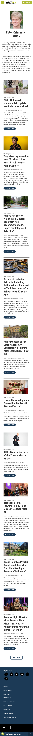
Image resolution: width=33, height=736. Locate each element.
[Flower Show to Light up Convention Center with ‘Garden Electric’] (16, 387)
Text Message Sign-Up (10, 717)
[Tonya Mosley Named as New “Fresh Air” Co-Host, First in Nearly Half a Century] (16, 143)
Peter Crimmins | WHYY (9, 110)
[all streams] (30, 734)
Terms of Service (8, 713)
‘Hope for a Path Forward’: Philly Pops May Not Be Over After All (15, 507)
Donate (27, 2)
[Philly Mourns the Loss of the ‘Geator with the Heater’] (16, 439)
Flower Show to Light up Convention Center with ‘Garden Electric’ (16, 403)
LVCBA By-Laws (8, 705)
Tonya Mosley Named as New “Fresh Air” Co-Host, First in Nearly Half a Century (16, 161)
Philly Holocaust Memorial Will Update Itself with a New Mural (16, 103)
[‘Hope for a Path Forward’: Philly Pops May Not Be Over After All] (16, 489)
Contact (6, 686)
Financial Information (9, 702)
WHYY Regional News (9, 97)
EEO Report (7, 694)
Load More (16, 658)
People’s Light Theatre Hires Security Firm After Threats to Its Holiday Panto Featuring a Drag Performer (16, 623)
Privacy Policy (7, 709)
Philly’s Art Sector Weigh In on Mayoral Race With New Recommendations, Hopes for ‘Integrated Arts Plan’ (15, 223)
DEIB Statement (8, 690)
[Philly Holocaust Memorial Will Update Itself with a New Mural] (16, 87)
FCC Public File (7, 698)
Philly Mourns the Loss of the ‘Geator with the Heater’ (16, 455)
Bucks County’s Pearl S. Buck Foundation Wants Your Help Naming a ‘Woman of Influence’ (16, 566)
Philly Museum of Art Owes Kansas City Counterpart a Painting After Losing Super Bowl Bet (16, 348)
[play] (3, 734)
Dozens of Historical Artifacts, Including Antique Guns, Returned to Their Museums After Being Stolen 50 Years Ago (16, 287)
